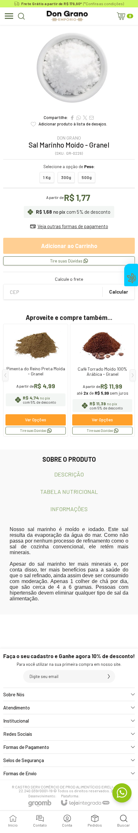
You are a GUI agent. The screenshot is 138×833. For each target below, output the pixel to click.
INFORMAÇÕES (69, 508)
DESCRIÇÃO (69, 474)
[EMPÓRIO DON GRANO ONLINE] (67, 16)
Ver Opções (35, 419)
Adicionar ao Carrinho (69, 245)
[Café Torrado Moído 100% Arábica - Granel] (102, 380)
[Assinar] (108, 676)
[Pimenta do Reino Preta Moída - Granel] (36, 380)
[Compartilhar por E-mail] (91, 118)
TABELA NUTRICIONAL (69, 491)
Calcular (118, 292)
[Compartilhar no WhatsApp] (78, 118)
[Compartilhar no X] (85, 118)
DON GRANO (69, 138)
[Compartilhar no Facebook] (72, 118)
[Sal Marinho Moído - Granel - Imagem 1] (69, 68)
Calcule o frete (69, 279)
